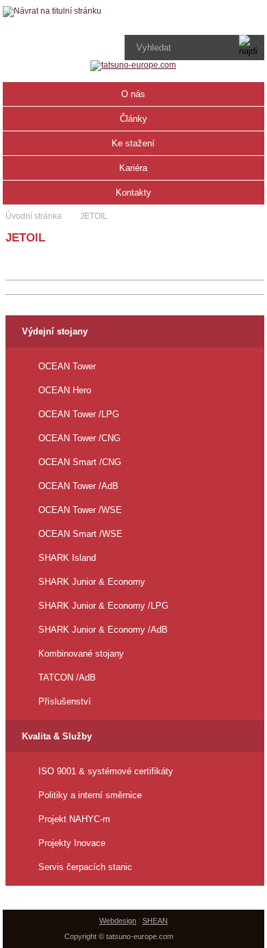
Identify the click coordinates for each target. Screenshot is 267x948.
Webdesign (117, 921)
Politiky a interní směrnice (90, 795)
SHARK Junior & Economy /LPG (103, 606)
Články (133, 119)
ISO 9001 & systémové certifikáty (105, 771)
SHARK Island (67, 558)
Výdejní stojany (55, 331)
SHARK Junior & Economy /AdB (103, 629)
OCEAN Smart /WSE (80, 534)
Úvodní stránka (33, 216)
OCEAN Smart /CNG (79, 462)
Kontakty (133, 192)
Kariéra (133, 168)
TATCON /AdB (67, 677)
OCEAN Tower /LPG (78, 414)
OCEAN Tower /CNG (79, 438)
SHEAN (155, 921)
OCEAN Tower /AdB (78, 486)
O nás (133, 94)
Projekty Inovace (71, 843)
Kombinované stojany (81, 653)
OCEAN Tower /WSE (80, 510)
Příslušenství (64, 701)
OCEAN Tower (67, 366)
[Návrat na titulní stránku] (52, 11)
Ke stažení (133, 143)
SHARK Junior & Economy (91, 582)
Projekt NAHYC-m (74, 819)
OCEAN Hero (64, 390)
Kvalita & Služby (57, 736)
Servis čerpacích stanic (85, 867)
